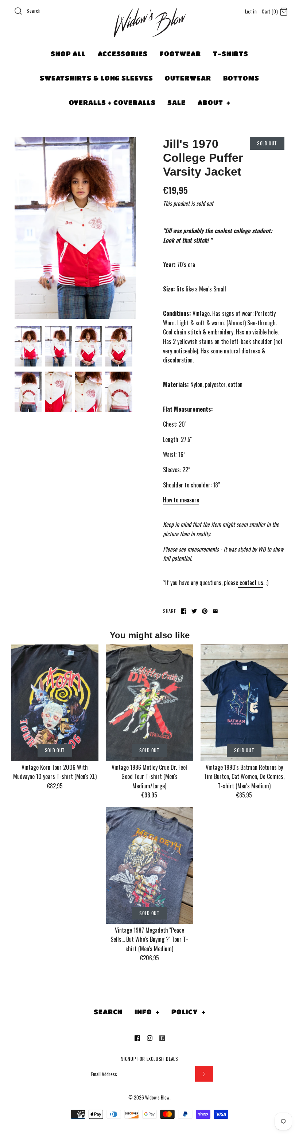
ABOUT (214, 102)
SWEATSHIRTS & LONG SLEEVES (96, 78)
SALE (176, 102)
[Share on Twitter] (194, 611)
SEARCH (108, 1011)
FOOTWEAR (180, 53)
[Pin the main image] (204, 611)
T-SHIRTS (230, 53)
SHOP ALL (68, 53)
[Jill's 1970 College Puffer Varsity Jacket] (75, 228)
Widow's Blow (157, 1097)
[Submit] (204, 1074)
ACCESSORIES (123, 53)
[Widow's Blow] (149, 31)
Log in (251, 11)
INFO (147, 1011)
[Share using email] (215, 611)
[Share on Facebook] (183, 611)
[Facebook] (137, 1038)
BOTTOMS (241, 78)
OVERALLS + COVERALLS (112, 102)
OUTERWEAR (188, 78)
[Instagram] (149, 1038)
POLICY (188, 1011)
